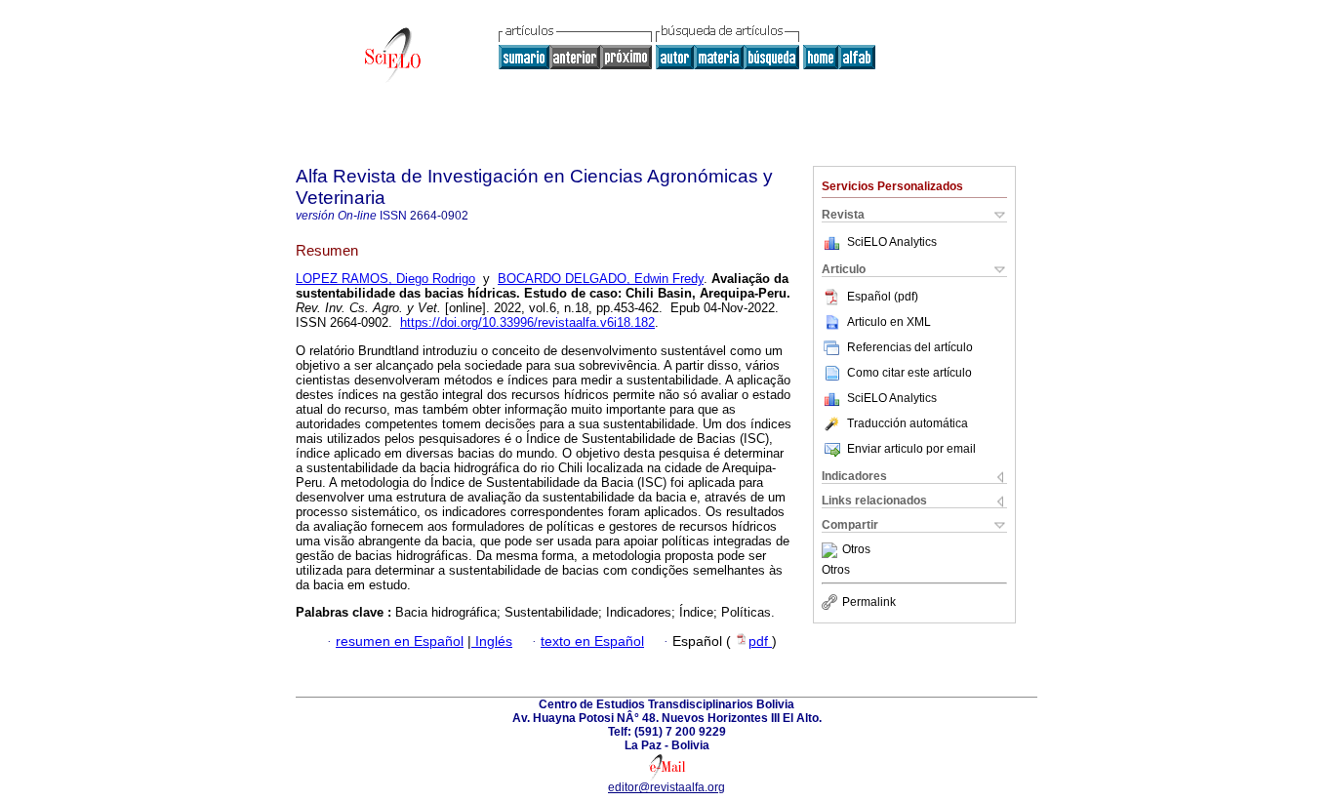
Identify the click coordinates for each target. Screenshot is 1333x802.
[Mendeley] (832, 550)
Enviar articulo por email (911, 449)
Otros (856, 550)
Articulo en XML (889, 322)
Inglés (491, 641)
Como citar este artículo (909, 373)
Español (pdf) (882, 296)
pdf (760, 641)
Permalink (869, 602)
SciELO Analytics (892, 242)
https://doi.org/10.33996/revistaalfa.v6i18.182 (527, 322)
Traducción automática (907, 423)
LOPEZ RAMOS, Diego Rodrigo (385, 278)
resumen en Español (400, 641)
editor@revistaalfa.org (666, 787)
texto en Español (592, 641)
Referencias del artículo (910, 347)
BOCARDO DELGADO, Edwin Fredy (601, 278)
